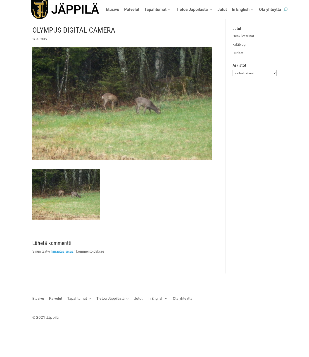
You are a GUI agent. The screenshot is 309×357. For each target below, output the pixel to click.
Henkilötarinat (243, 36)
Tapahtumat (77, 299)
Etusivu (38, 299)
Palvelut (55, 299)
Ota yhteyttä (183, 299)
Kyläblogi (239, 44)
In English (155, 299)
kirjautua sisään (63, 251)
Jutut (138, 299)
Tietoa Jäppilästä (110, 299)
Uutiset (238, 53)
